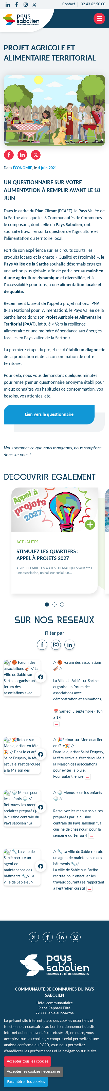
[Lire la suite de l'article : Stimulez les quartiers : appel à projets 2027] (54, 541)
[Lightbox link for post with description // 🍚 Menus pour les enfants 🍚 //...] (22, 808)
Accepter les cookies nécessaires (33, 1072)
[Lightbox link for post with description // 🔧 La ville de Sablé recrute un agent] (22, 867)
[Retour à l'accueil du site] (21, 19)
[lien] (42, 645)
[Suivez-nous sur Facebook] (17, 4)
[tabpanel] (54, 541)
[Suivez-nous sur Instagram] (25, 4)
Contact (68, 4)
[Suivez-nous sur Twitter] (34, 4)
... (56, 724)
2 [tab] (54, 604)
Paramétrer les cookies (26, 1082)
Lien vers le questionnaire (49, 414)
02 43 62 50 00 (93, 4)
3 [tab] (62, 604)
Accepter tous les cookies (27, 1061)
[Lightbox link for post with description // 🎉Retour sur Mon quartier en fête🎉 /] (22, 755)
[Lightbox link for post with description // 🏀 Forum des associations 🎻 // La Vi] (22, 678)
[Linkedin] (69, 645)
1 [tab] (47, 604)
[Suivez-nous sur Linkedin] (8, 4)
